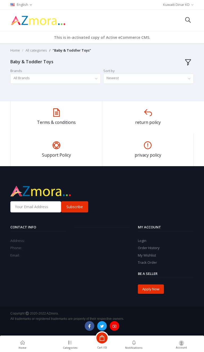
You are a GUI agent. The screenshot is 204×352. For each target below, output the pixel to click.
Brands (16, 70)
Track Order (147, 262)
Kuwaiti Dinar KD (176, 4)
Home (15, 50)
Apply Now (150, 289)
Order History (149, 247)
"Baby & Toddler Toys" (72, 50)
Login (142, 240)
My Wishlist (147, 255)
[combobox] (55, 79)
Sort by (109, 70)
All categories (36, 50)
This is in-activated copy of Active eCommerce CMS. (102, 37)
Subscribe (74, 206)
